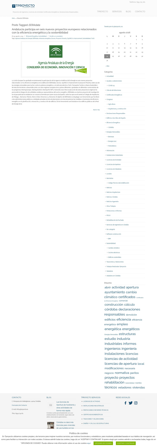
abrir (108, 287)
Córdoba (111, 127)
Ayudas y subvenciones (114, 81)
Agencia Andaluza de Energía (23, 38)
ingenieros (113, 349)
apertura (132, 287)
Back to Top (96, 109)
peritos (134, 372)
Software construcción (114, 234)
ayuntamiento (115, 292)
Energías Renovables (113, 132)
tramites (138, 383)
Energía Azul (112, 141)
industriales (113, 344)
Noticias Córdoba (112, 197)
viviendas (138, 387)
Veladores (110, 271)
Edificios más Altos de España (116, 118)
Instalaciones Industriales (115, 155)
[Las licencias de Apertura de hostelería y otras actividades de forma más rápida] (50, 405)
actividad (118, 287)
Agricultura (111, 104)
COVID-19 (111, 85)
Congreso (110, 99)
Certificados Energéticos (114, 95)
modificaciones (114, 368)
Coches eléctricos (114, 252)
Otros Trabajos (111, 206)
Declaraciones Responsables (116, 113)
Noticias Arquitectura (113, 192)
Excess (53, 38)
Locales (109, 174)
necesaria (130, 368)
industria (123, 339)
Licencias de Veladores (114, 169)
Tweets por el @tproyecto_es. (113, 26)
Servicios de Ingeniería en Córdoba (118, 225)
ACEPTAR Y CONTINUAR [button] (125, 443)
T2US (92, 38)
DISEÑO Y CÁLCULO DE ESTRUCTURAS (96, 423)
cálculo (129, 304)
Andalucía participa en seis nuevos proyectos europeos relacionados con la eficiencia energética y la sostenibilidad (54, 31)
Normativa (110, 178)
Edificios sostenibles (114, 257)
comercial (123, 301)
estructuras (127, 334)
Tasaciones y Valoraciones (115, 262)
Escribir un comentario (56, 36)
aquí (88, 443)
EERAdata (36, 38)
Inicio (13, 18)
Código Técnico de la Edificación (118, 183)
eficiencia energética (45, 38)
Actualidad (110, 76)
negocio (109, 373)
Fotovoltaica (112, 146)
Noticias (109, 187)
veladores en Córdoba (113, 276)
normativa (122, 373)
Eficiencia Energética (32, 36)
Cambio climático (114, 248)
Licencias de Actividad (114, 160)
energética (113, 329)
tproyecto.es (23, 6)
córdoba (111, 309)
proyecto (111, 377)
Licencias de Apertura (114, 164)
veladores (124, 387)
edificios (110, 319)
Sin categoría (111, 229)
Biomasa (111, 136)
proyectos (127, 377)
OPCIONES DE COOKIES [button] (103, 443)
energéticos (131, 329)
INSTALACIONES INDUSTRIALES (93, 406)
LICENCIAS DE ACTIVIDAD (91, 401)
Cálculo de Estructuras (114, 90)
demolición (131, 315)
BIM (109, 238)
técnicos (111, 387)
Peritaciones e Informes (114, 211)
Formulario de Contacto (19, 405)
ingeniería (129, 349)
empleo (122, 324)
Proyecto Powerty (61, 38)
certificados (126, 297)
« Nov (107, 66)
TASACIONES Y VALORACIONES (93, 419)
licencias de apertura (121, 364)
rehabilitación (114, 382)
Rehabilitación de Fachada (115, 220)
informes (129, 344)
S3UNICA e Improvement (74, 38)
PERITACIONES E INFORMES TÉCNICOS (95, 410)
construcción (114, 304)
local (141, 363)
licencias (132, 353)
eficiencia (124, 319)
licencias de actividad (121, 359)
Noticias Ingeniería (112, 201)
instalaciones (115, 354)
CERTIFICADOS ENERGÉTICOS (93, 414)
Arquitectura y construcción (117, 109)
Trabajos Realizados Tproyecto (116, 266)
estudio (110, 339)
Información (110, 150)
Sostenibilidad (43, 36)
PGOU (108, 215)
